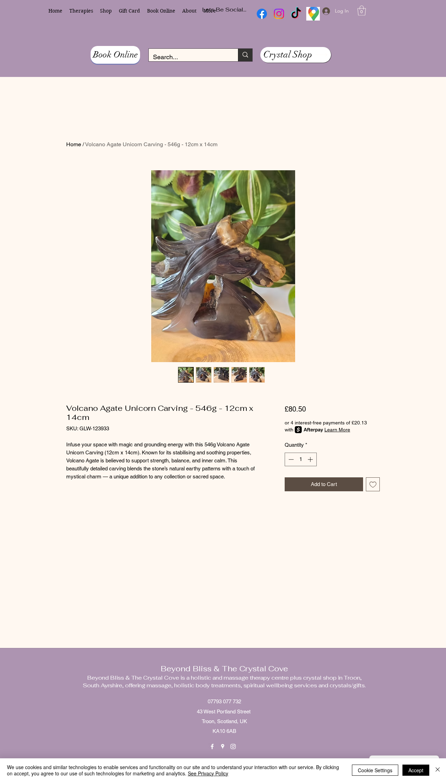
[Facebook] (212, 746)
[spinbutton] (300, 459)
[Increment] (311, 459)
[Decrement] (290, 459)
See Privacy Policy (208, 773)
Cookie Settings (375, 770)
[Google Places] (222, 746)
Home (73, 144)
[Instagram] (233, 746)
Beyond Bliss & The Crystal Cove (224, 668)
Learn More (337, 429)
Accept (415, 770)
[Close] (437, 770)
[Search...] (245, 55)
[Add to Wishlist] (373, 484)
